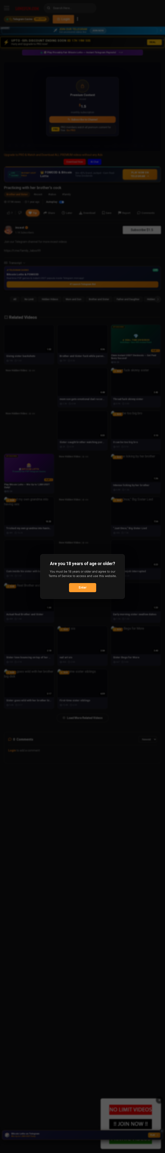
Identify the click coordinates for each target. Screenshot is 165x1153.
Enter (83, 587)
